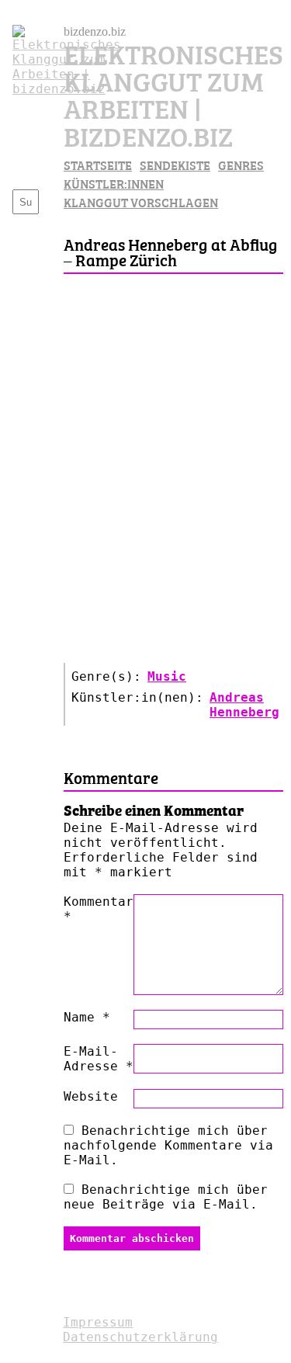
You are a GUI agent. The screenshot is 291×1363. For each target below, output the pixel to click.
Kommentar (98, 909)
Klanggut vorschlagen (141, 201)
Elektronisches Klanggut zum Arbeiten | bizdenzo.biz (173, 93)
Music (166, 676)
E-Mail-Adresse (98, 1058)
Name (87, 1017)
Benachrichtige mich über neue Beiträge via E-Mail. (166, 1197)
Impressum (98, 1322)
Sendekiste (175, 164)
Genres (241, 164)
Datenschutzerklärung (140, 1337)
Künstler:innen (114, 183)
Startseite (98, 164)
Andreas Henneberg (244, 705)
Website (91, 1096)
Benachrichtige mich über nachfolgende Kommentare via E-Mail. (168, 1145)
